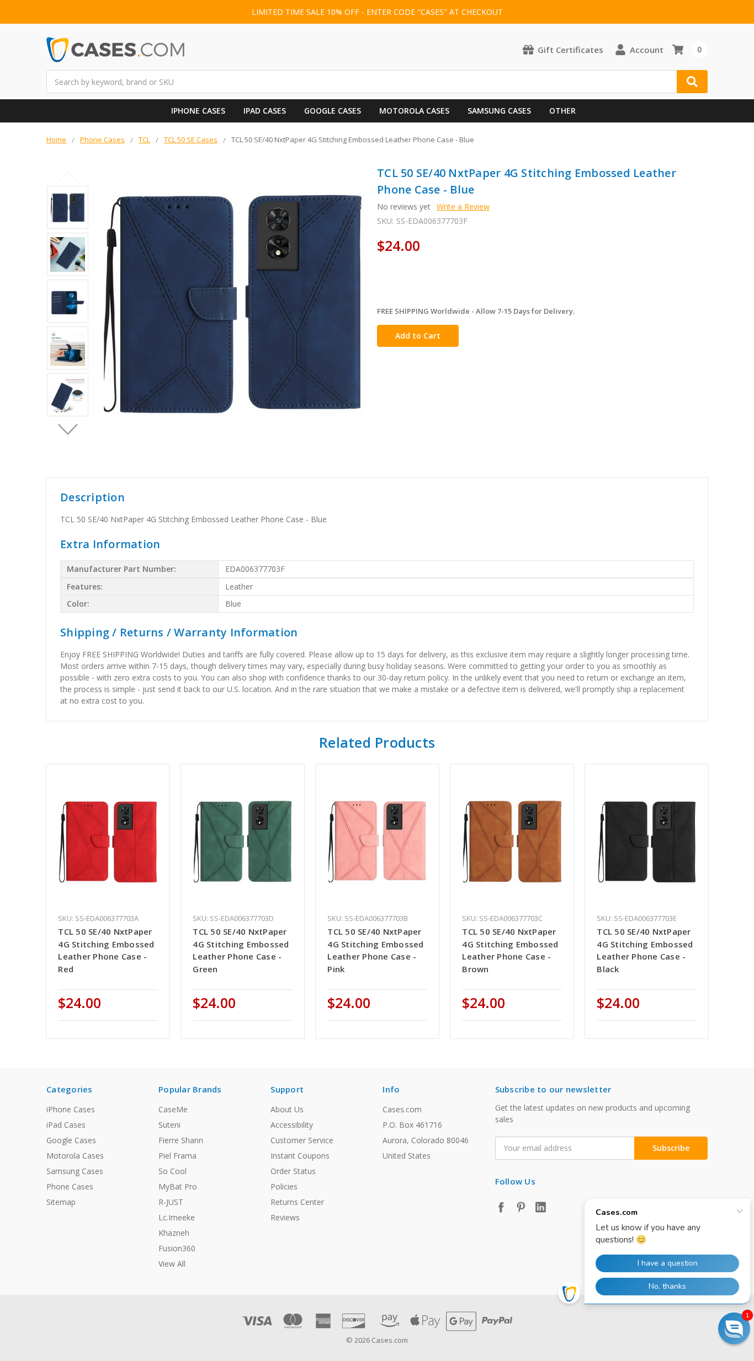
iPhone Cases (198, 110)
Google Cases (332, 110)
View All (171, 1263)
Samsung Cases (499, 110)
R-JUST (170, 1202)
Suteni (169, 1124)
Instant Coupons (300, 1155)
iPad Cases (264, 110)
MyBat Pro (177, 1186)
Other (562, 110)
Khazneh (173, 1233)
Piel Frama (177, 1155)
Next (67, 429)
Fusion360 (176, 1248)
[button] (734, 1328)
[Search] (692, 81)
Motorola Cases (414, 110)
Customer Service (301, 1140)
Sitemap (61, 1202)
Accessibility (291, 1124)
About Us (287, 1109)
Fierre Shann (180, 1140)
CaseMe (173, 1109)
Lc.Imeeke (176, 1217)
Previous (67, 176)
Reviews (285, 1217)
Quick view (108, 841)
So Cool (172, 1171)
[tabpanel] (108, 901)
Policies (284, 1186)
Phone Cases (69, 1186)
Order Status (293, 1171)
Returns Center (297, 1202)
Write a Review (463, 206)
